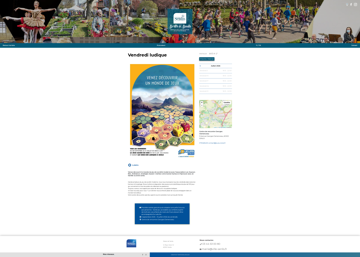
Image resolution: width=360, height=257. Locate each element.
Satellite (227, 102)
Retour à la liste (9, 45)
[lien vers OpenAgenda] (347, 4)
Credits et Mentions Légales (180, 254)
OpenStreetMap (222, 127)
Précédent (161, 45)
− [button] (201, 105)
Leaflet (215, 127)
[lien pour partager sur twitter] (214, 53)
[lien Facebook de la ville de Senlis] (351, 4)
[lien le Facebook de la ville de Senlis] (142, 255)
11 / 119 (258, 45)
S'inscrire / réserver (207, 59)
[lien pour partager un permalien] (217, 53)
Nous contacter (207, 240)
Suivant (354, 45)
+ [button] (201, 102)
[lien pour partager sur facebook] (212, 53)
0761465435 (203, 143)
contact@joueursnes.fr (217, 143)
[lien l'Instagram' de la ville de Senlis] (146, 255)
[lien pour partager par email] (210, 53)
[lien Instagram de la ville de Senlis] (355, 4)
